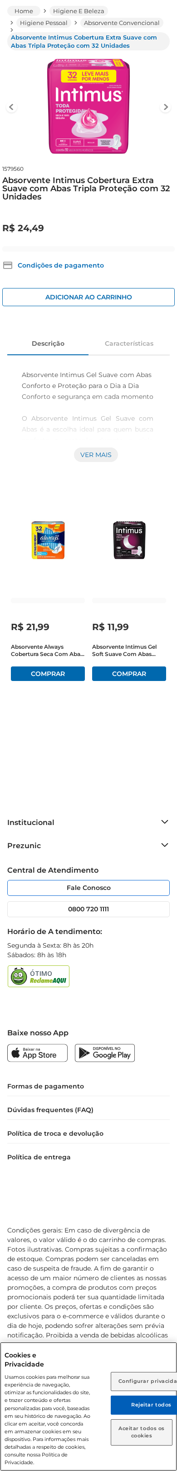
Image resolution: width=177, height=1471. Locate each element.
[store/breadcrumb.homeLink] (23, 11)
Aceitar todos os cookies (141, 1432)
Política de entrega (39, 1157)
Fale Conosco (89, 888)
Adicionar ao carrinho (88, 297)
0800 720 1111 (88, 909)
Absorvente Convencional (122, 22)
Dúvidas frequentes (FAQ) (50, 1110)
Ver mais (96, 455)
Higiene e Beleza (78, 11)
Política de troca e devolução (55, 1133)
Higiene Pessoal (44, 22)
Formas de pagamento (45, 1086)
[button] (53, 265)
